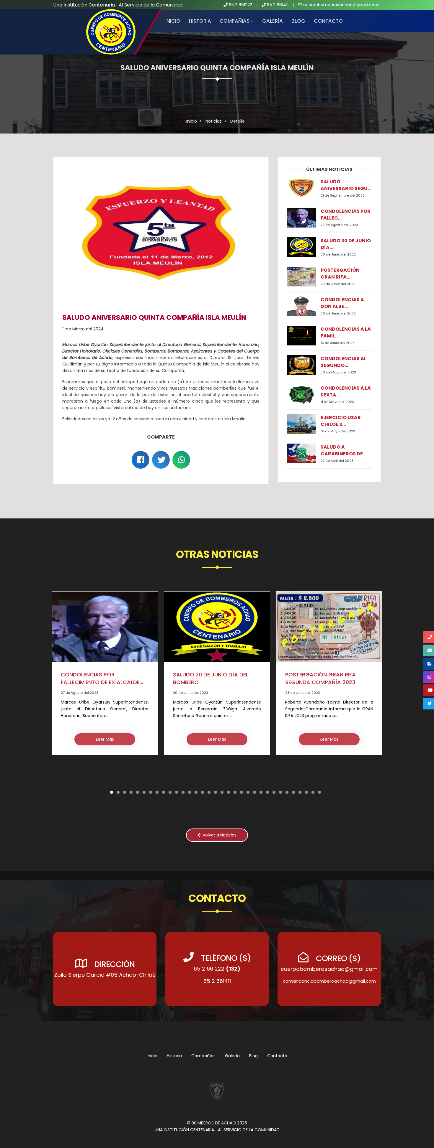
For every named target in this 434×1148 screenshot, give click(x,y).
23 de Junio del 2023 (338, 283)
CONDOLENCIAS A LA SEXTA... (346, 391)
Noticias (213, 121)
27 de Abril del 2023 (337, 460)
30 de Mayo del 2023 (338, 372)
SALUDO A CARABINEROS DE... (343, 450)
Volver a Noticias (218, 835)
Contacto (328, 20)
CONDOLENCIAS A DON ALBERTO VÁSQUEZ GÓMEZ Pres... (327, 687)
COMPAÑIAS (234, 20)
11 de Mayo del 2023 (337, 401)
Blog (298, 20)
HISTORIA (200, 20)
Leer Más (105, 739)
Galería (272, 20)
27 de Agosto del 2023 (339, 225)
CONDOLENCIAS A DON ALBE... (342, 303)
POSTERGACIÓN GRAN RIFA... (340, 273)
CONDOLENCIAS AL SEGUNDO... (343, 362)
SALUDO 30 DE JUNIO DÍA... (346, 244)
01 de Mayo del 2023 (338, 431)
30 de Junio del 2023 (338, 254)
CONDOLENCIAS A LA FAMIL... (346, 332)
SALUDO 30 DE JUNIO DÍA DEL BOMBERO (98, 678)
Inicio (172, 20)
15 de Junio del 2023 (338, 342)
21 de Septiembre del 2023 (343, 195)
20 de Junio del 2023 (338, 313)
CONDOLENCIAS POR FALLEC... (346, 214)
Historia (174, 1056)
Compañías (203, 1056)
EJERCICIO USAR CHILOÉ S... (341, 421)
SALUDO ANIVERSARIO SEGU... (346, 185)
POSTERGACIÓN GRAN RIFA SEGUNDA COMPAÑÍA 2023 (208, 678)
